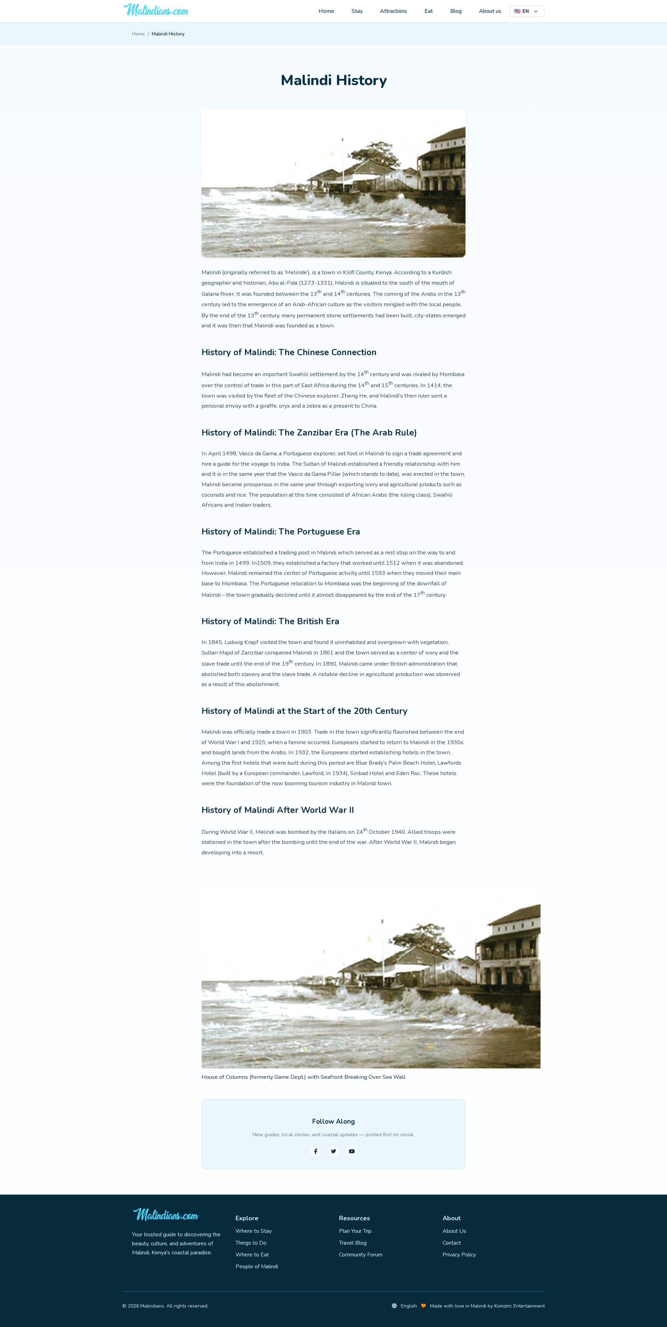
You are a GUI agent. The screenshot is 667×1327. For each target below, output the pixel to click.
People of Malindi (257, 1266)
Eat (429, 11)
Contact (452, 1243)
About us (490, 11)
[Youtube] (352, 1151)
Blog (456, 11)
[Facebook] (315, 1151)
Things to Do (251, 1243)
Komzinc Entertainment (519, 1306)
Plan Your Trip (355, 1231)
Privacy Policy (459, 1255)
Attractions (393, 11)
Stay (357, 11)
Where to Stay (254, 1231)
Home (326, 11)
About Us (454, 1231)
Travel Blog (353, 1243)
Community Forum (360, 1255)
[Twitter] (333, 1151)
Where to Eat (252, 1255)
